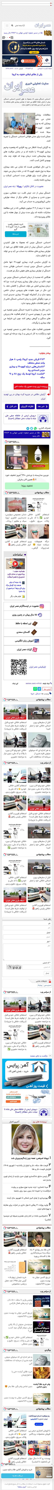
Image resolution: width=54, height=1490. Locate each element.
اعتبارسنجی (47, 985)
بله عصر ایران (9, 186)
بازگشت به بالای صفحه (39, 1056)
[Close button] (51, 1464)
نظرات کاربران (27, 406)
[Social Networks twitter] (31, 428)
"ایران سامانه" (21, 1487)
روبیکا (19, 186)
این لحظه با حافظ (23, 623)
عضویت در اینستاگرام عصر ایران (24, 606)
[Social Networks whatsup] (35, 428)
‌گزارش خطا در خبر (47, 689)
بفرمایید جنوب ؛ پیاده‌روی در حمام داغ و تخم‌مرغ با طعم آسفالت (16, 574)
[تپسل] (6, 441)
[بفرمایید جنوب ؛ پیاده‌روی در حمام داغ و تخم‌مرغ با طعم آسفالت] (15, 563)
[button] (9, 37)
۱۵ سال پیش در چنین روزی (24, 615)
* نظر (48, 941)
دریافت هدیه (18, 1475)
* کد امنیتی (46, 963)
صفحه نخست (48, 69)
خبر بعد (41, 406)
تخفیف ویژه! (27, 486)
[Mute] (12, 467)
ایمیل (48, 932)
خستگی (38, 693)
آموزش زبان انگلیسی (24, 641)
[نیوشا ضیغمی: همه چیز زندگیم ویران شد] (27, 1139)
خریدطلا (15, 234)
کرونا (32, 693)
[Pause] (8, 467)
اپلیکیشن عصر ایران (37, 667)
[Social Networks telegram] (27, 428)
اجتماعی (40, 69)
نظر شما (47, 919)
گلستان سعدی (23, 632)
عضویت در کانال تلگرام (33, 186)
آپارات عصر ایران (24, 649)
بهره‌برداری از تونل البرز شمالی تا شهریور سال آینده (27, 1198)
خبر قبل (13, 406)
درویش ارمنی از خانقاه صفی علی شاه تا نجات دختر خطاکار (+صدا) (20, 417)
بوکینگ (40, 985)
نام (49, 923)
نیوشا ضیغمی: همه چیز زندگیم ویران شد (30, 1158)
